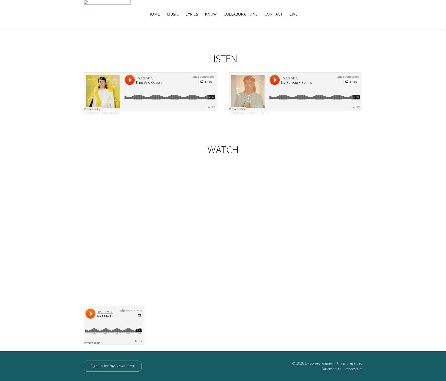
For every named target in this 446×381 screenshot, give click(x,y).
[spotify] (361, 14)
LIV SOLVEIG (91, 113)
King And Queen (111, 113)
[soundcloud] (353, 14)
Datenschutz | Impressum (342, 369)
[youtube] (345, 14)
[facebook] (331, 14)
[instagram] (338, 14)
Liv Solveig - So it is (257, 113)
